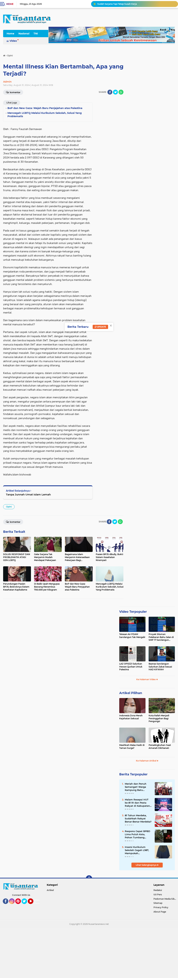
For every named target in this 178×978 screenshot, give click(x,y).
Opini (9, 506)
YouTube (33, 905)
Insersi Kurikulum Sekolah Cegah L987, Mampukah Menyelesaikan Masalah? (137, 850)
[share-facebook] (109, 92)
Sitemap (157, 903)
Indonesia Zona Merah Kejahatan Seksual (131, 717)
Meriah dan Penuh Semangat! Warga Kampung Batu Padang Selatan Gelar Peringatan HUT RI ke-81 (138, 787)
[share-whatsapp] (121, 92)
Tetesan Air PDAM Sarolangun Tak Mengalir (132, 635)
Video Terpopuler (133, 612)
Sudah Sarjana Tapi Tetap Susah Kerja (117, 4)
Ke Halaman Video (146, 679)
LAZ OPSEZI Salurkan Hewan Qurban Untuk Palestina (130, 666)
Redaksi (157, 890)
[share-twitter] (115, 92)
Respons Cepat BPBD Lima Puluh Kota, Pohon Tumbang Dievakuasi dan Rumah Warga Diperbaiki (137, 834)
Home (9, 4)
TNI (36, 33)
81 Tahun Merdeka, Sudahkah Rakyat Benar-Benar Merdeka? (138, 818)
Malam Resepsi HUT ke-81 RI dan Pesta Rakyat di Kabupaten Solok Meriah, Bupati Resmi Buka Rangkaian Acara (137, 803)
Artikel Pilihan (130, 693)
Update (101, 326)
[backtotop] (89, 878)
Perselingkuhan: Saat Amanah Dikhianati (160, 746)
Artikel (50, 890)
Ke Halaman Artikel (146, 760)
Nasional (23, 33)
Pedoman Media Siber (165, 899)
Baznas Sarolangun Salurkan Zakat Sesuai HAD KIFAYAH (160, 666)
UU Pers (157, 894)
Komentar (14, 522)
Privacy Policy (160, 907)
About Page (38, 901)
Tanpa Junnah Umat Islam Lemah (28, 494)
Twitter (26, 905)
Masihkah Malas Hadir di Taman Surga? (131, 746)
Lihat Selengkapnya (146, 865)
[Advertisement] (89, 952)
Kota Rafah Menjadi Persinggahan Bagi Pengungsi (159, 718)
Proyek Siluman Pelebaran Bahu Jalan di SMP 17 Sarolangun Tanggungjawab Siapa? (161, 637)
